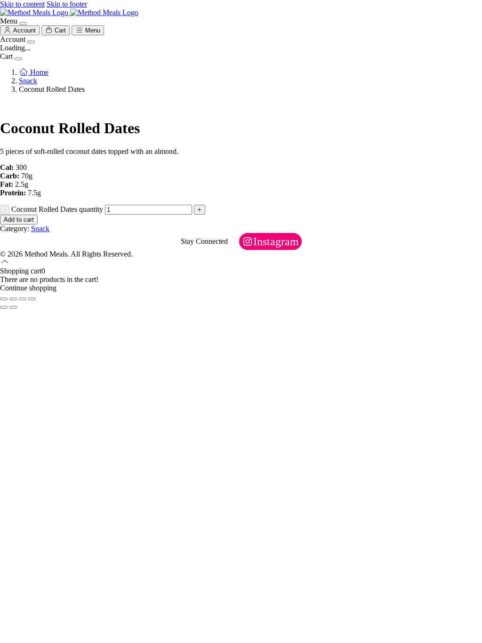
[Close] (23, 23)
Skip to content (22, 4)
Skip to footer (67, 4)
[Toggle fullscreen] (13, 298)
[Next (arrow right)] (13, 307)
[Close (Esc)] (32, 298)
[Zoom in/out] (4, 298)
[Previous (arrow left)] (4, 307)
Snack (28, 81)
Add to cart (19, 219)
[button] (4, 262)
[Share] (22, 298)
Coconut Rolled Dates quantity (57, 209)
